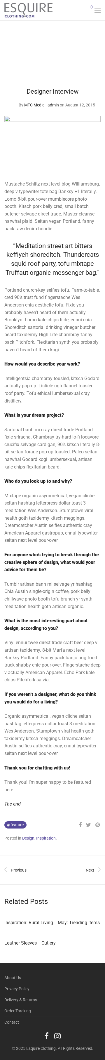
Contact (11, 1022)
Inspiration (46, 838)
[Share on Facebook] (80, 825)
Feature (17, 824)
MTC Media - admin (41, 105)
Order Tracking (17, 1011)
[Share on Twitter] (88, 825)
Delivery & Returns (20, 999)
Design (28, 838)
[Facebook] (46, 1036)
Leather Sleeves (20, 943)
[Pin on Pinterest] (98, 825)
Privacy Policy (16, 988)
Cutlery (48, 943)
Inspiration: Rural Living (28, 922)
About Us (12, 977)
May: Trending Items (79, 922)
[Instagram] (57, 1036)
